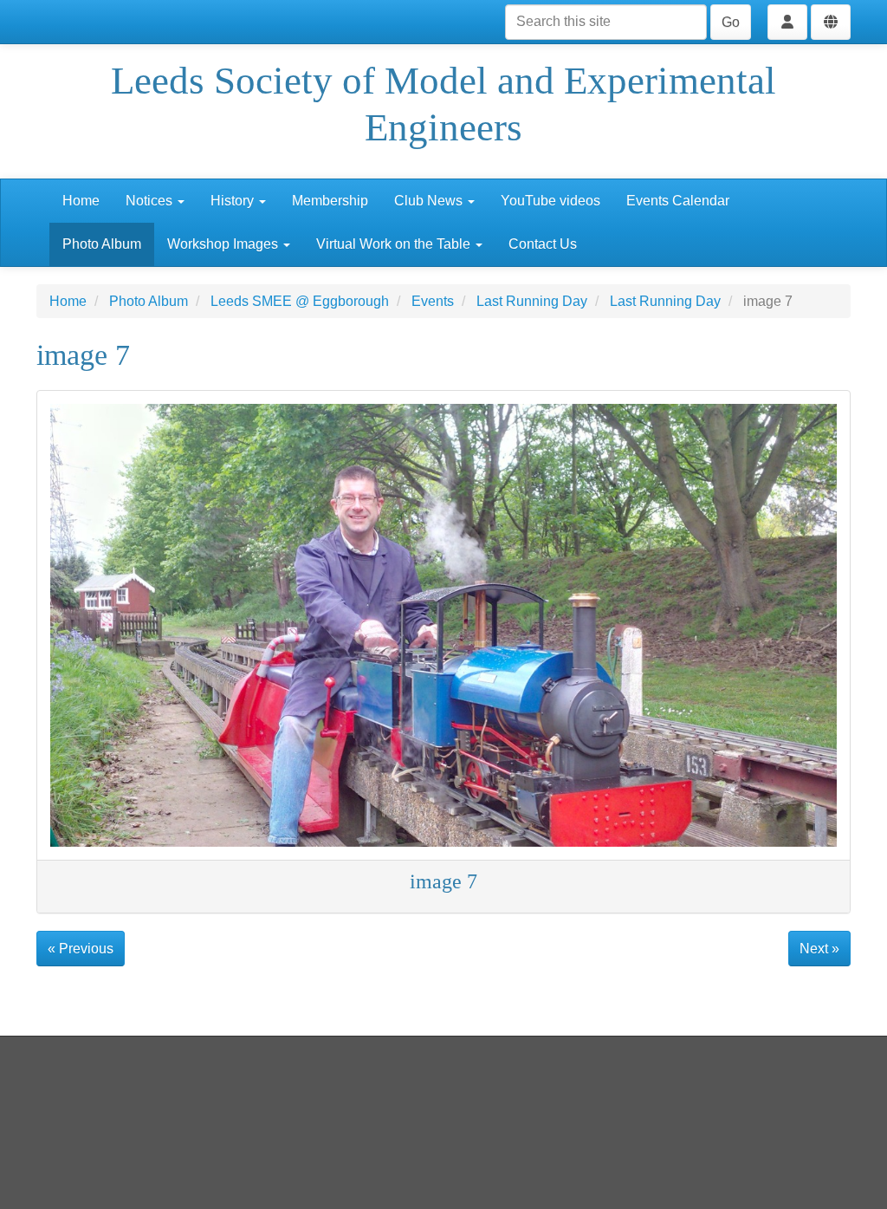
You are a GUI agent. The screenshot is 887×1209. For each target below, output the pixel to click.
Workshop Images (224, 244)
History (233, 200)
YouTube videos (550, 200)
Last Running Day (531, 301)
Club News (430, 200)
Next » (819, 948)
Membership (330, 200)
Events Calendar (677, 200)
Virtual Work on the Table (395, 244)
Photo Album (101, 244)
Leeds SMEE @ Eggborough (299, 301)
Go (731, 22)
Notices (151, 200)
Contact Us (542, 244)
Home (81, 200)
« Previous (80, 948)
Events (432, 301)
